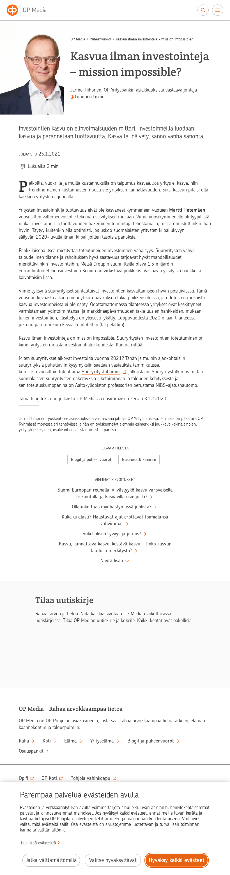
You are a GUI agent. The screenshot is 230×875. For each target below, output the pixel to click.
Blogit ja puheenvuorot (91, 459)
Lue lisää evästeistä (38, 843)
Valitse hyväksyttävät (113, 860)
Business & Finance (139, 459)
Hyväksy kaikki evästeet (176, 860)
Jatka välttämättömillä (51, 860)
